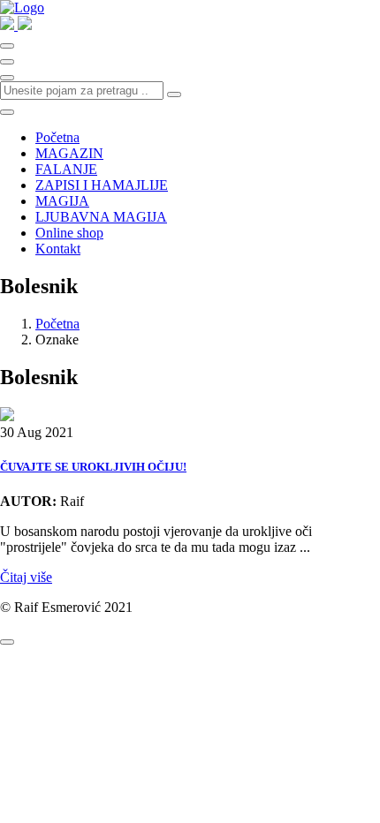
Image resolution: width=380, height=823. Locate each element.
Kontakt (57, 248)
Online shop (69, 232)
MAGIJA (62, 200)
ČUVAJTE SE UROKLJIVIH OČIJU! (93, 466)
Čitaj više (26, 577)
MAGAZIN (69, 153)
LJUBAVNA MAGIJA (101, 216)
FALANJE (66, 169)
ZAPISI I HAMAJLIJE (101, 185)
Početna (57, 137)
